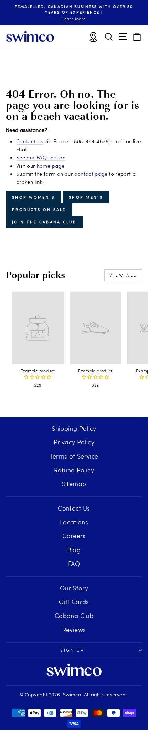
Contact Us (29, 141)
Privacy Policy (74, 442)
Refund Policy (74, 469)
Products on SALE (39, 209)
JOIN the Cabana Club (44, 221)
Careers (74, 535)
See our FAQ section (40, 157)
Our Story (74, 588)
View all (123, 275)
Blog (74, 549)
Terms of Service (74, 456)
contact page (90, 173)
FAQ (74, 563)
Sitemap (74, 483)
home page (50, 165)
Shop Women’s (33, 197)
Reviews (74, 629)
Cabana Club (74, 615)
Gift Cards (74, 601)
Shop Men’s (86, 197)
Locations (74, 521)
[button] (37, 376)
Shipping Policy (74, 428)
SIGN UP (72, 650)
